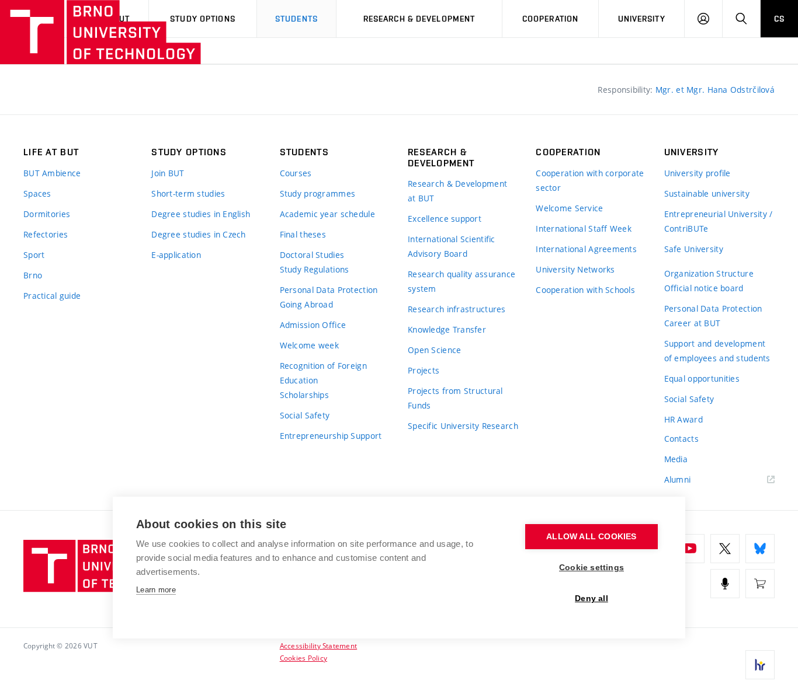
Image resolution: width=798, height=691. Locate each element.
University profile (697, 173)
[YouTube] (690, 548)
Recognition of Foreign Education (323, 373)
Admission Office (313, 324)
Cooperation (550, 18)
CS (779, 18)
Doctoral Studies (312, 254)
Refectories (45, 234)
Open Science (434, 349)
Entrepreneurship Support (331, 435)
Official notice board (704, 288)
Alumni (677, 479)
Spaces (37, 193)
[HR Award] (760, 664)
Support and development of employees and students (717, 351)
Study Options (202, 18)
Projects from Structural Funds (455, 398)
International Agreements (586, 248)
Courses (296, 173)
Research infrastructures (457, 309)
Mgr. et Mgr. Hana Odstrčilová (715, 89)
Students (296, 18)
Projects (423, 370)
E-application (176, 254)
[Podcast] (725, 583)
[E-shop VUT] (760, 583)
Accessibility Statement (319, 645)
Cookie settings (591, 567)
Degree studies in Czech (198, 234)
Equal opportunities (702, 378)
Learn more (156, 589)
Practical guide (52, 295)
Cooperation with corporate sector (590, 180)
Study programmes (317, 193)
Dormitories (46, 213)
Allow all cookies (591, 536)
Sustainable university (707, 193)
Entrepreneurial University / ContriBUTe (718, 221)
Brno (32, 275)
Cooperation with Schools (585, 289)
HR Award (683, 419)
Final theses (303, 234)
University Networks (575, 269)
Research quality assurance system (461, 281)
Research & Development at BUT (457, 191)
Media (676, 459)
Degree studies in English (200, 213)
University (641, 18)
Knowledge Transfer (447, 329)
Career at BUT (692, 323)
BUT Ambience (52, 173)
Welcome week (309, 345)
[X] (725, 548)
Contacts (681, 438)
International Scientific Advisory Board (451, 246)
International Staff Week (584, 228)
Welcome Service (569, 208)
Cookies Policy (303, 657)
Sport (33, 254)
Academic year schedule (327, 213)
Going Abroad (306, 304)
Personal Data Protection (329, 289)
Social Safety (305, 415)
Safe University (693, 248)
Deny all (591, 598)
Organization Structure (709, 273)
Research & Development (419, 18)
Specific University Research (463, 425)
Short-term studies (188, 193)
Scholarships (304, 394)
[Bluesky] (760, 548)
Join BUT (167, 173)
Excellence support (444, 218)
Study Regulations (314, 269)
